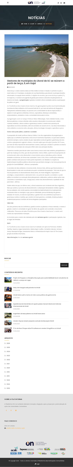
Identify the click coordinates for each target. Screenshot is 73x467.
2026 (8, 343)
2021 (8, 364)
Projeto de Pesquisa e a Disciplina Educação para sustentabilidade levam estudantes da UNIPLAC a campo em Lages (40, 279)
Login (38, 464)
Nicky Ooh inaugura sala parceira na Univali (26, 287)
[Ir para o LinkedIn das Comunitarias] (64, 2)
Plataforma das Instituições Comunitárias (51, 461)
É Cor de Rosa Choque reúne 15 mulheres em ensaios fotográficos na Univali (37, 328)
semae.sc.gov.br (43, 217)
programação (24, 100)
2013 (8, 376)
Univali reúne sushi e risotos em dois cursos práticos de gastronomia (34, 295)
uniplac (40, 24)
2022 (8, 360)
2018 (8, 372)
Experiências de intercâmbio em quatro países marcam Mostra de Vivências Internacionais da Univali (37, 305)
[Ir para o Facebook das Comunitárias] (58, 2)
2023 (8, 355)
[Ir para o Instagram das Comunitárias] (61, 2)
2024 (8, 351)
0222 (8, 380)
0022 (8, 384)
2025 (8, 347)
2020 (8, 368)
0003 (8, 388)
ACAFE (32, 24)
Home (25, 24)
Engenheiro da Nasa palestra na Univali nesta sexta (29, 313)
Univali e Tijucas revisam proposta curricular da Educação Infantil (33, 321)
